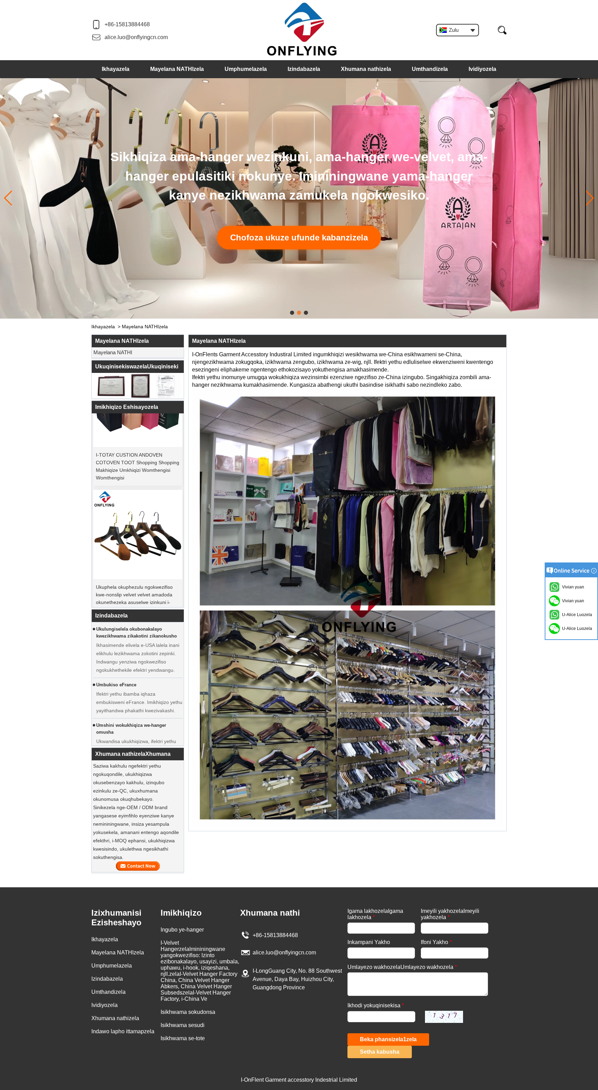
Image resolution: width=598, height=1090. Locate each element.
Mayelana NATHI (112, 352)
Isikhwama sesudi (183, 1025)
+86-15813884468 (127, 24)
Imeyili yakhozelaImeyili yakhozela (450, 914)
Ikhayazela (115, 69)
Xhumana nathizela (366, 69)
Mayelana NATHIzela (177, 69)
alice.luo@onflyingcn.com (136, 37)
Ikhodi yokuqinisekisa (375, 1005)
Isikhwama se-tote (183, 1038)
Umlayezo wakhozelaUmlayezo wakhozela (402, 967)
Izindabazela (304, 69)
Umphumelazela (246, 69)
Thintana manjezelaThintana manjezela (138, 866)
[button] (292, 313)
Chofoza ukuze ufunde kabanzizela (299, 237)
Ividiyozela (482, 69)
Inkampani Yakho (368, 942)
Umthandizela (430, 69)
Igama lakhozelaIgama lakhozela (375, 914)
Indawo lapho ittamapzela (122, 1031)
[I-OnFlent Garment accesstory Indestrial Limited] (302, 29)
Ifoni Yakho (436, 942)
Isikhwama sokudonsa (188, 1012)
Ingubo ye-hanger (182, 930)
